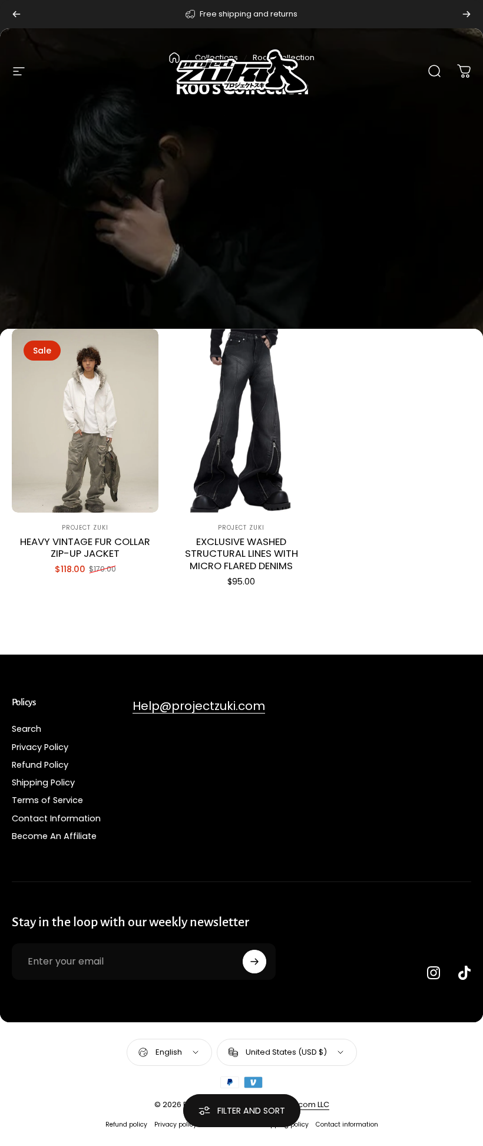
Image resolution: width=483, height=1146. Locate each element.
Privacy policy (175, 1124)
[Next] (466, 14)
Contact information (347, 1124)
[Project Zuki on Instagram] (433, 973)
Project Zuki (85, 527)
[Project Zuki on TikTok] (464, 973)
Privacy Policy (40, 747)
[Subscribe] (254, 961)
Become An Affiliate (54, 836)
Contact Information (56, 818)
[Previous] (16, 14)
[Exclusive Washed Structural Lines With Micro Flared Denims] (241, 421)
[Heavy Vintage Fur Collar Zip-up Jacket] (85, 421)
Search (26, 729)
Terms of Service (47, 800)
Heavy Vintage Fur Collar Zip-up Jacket (85, 548)
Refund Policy (40, 764)
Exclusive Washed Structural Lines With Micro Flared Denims (241, 554)
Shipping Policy (43, 782)
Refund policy (126, 1124)
